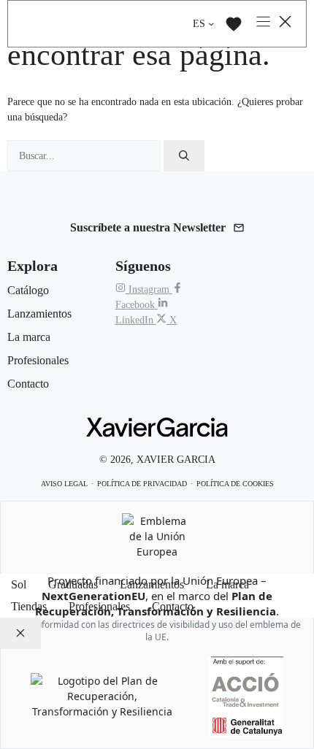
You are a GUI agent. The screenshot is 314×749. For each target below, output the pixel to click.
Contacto (173, 606)
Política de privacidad (142, 484)
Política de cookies (235, 484)
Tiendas (29, 606)
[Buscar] (184, 156)
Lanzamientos (152, 584)
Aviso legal (64, 484)
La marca (227, 584)
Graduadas (73, 584)
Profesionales (99, 606)
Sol (18, 584)
